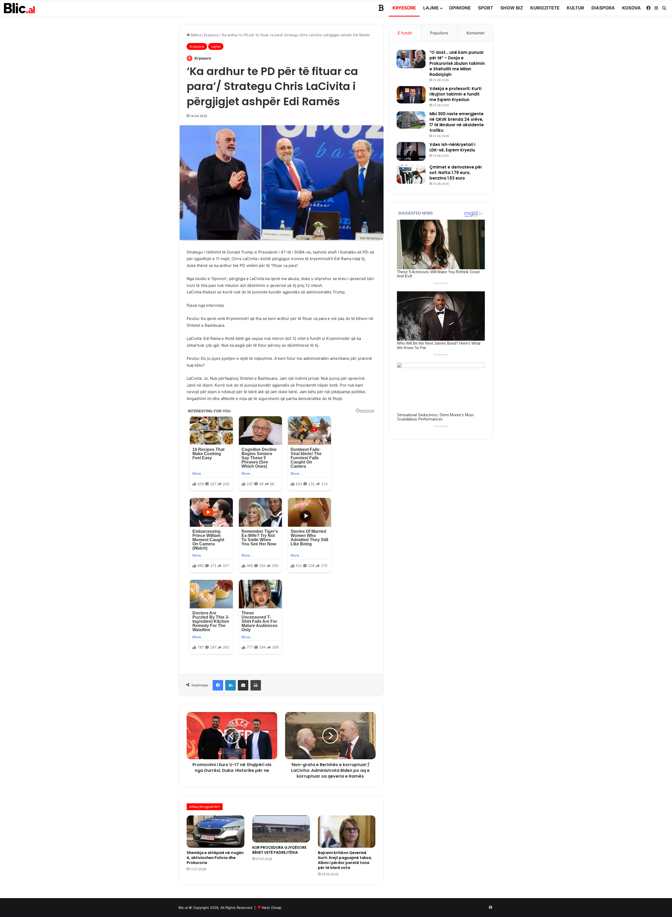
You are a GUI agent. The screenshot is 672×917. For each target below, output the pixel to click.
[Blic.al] (19, 8)
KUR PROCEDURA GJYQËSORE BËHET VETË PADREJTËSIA (279, 850)
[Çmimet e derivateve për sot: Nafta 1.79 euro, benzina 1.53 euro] (411, 174)
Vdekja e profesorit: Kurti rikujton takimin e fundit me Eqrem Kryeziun (455, 94)
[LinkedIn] (230, 685)
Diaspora (603, 7)
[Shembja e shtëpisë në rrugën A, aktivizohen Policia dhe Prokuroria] (215, 831)
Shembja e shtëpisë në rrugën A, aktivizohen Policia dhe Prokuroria (215, 857)
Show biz (511, 7)
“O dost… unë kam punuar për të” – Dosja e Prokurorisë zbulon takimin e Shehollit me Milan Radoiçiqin (457, 63)
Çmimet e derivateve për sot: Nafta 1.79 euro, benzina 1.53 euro (455, 172)
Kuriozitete (544, 7)
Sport (485, 7)
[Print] (255, 685)
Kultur (575, 7)
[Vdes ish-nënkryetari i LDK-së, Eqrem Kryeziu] (411, 151)
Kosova (631, 7)
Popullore (439, 32)
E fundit (405, 32)
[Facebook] (218, 685)
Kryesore (404, 7)
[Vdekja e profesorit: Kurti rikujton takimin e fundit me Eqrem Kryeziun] (411, 94)
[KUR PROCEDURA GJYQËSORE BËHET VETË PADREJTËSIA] (281, 828)
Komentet (475, 32)
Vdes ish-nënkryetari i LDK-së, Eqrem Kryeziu (452, 147)
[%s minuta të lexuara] (243, 685)
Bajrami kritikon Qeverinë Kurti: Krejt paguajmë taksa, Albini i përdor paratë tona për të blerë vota (345, 860)
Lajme (431, 7)
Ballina (195, 35)
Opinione (460, 7)
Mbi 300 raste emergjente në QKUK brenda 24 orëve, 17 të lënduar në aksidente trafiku (456, 122)
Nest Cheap (271, 907)
